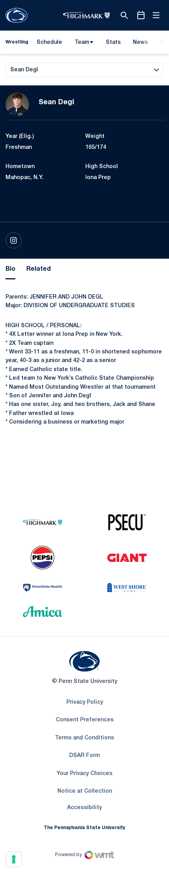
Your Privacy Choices (84, 773)
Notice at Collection (84, 791)
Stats (113, 42)
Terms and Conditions (84, 738)
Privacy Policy (84, 702)
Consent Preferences (85, 720)
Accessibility (84, 807)
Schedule (49, 42)
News (140, 42)
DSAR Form (84, 755)
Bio (10, 269)
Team (82, 42)
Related (38, 269)
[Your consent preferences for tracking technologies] (13, 859)
